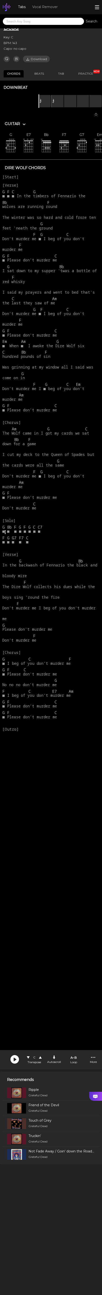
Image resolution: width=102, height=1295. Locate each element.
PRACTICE (87, 72)
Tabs (22, 7)
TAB (61, 73)
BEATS (39, 73)
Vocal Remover (45, 7)
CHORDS (13, 73)
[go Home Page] (6, 7)
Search (91, 21)
